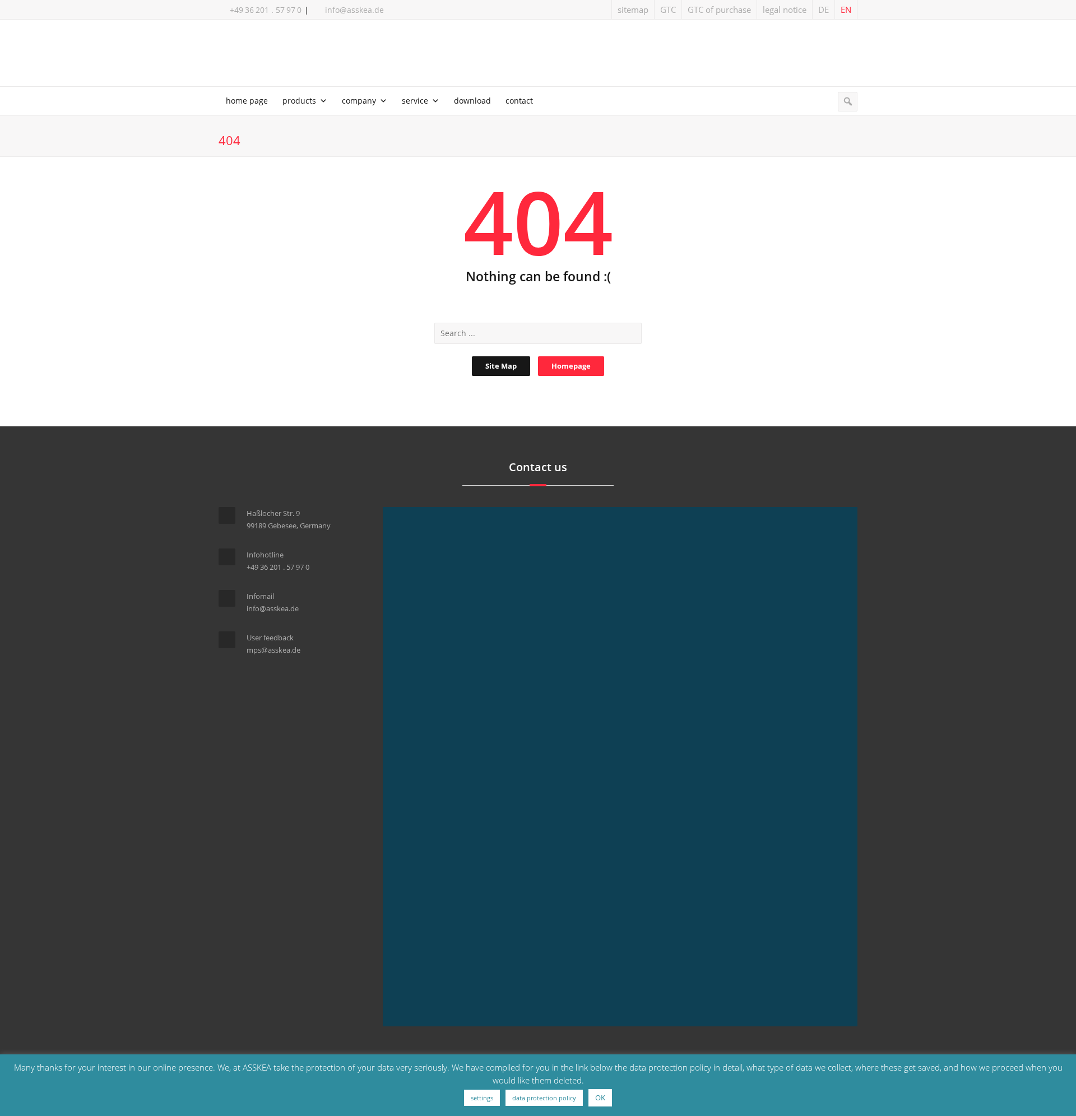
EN (846, 9)
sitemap (633, 9)
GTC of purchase (719, 9)
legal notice (784, 9)
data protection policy (544, 1098)
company (359, 100)
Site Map (501, 366)
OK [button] (600, 1097)
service (415, 100)
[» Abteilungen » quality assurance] (538, 55)
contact (519, 100)
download (472, 100)
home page (247, 100)
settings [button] (482, 1098)
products (299, 100)
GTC (668, 9)
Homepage (571, 366)
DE (823, 9)
